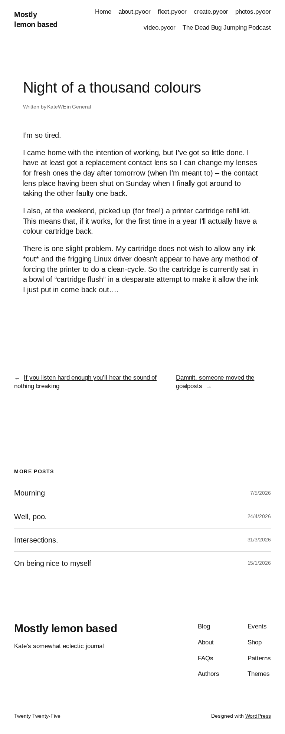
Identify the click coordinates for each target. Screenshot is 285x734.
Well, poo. (30, 517)
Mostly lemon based (65, 628)
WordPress (258, 716)
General (81, 107)
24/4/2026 (259, 516)
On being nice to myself (52, 563)
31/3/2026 (259, 540)
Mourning (29, 493)
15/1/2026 (259, 563)
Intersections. (36, 540)
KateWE (56, 107)
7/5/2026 (260, 493)
